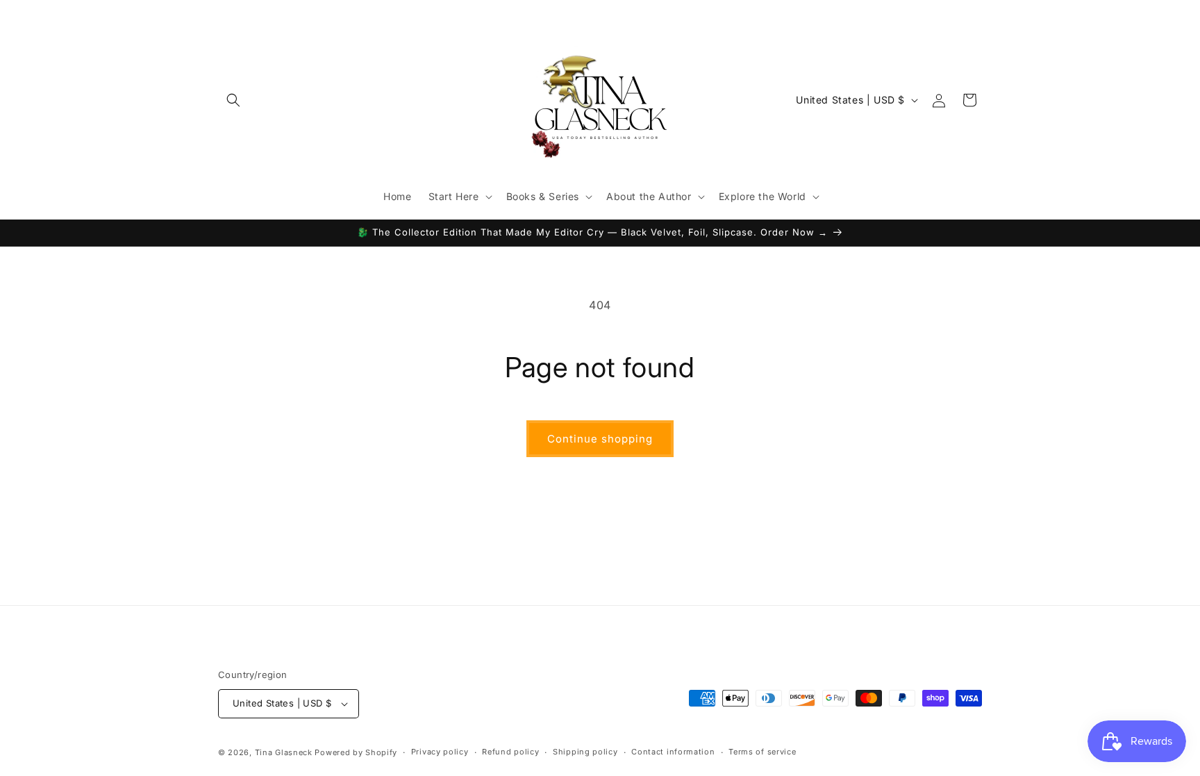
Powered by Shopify (356, 752)
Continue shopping (600, 438)
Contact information (673, 752)
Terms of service (762, 752)
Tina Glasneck (283, 752)
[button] (233, 100)
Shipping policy (585, 752)
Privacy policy (440, 752)
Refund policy (510, 752)
